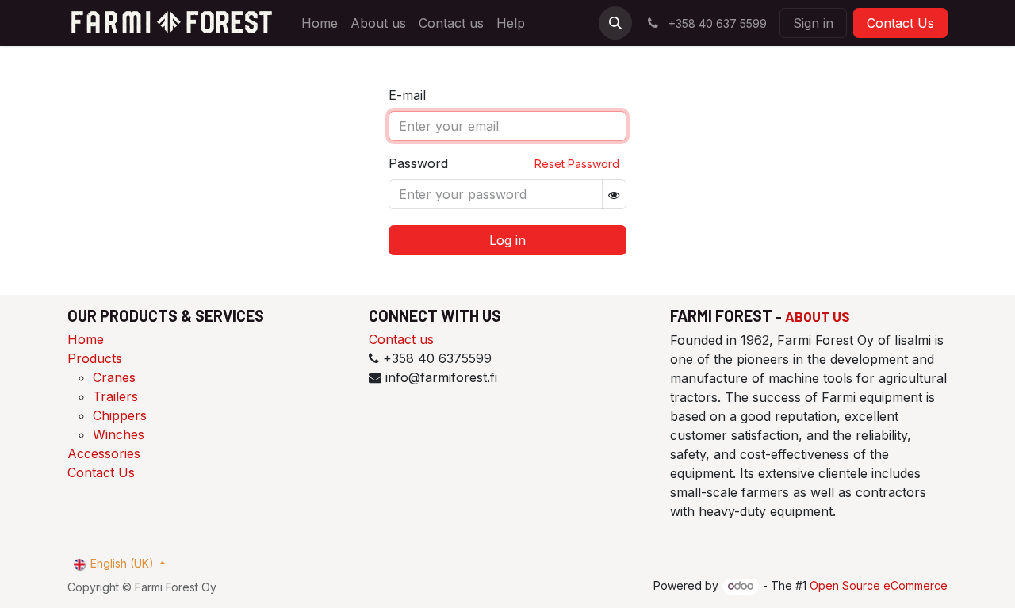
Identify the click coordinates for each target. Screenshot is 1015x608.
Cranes (114, 377)
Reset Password (576, 163)
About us (817, 316)
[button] (615, 23)
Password (418, 163)
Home (85, 339)
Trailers (115, 396)
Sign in (813, 23)
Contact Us (900, 23)
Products (94, 358)
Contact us (401, 339)
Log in (507, 240)
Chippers (120, 415)
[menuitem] (319, 23)
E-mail (407, 95)
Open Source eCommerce (879, 585)
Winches (118, 434)
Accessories (103, 453)
